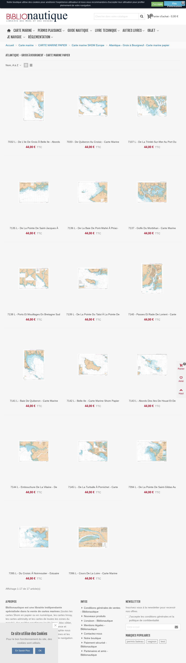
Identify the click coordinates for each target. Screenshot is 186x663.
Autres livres (132, 30)
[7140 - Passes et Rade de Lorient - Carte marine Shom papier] (152, 278)
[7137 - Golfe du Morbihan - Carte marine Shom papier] (152, 192)
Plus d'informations (174, 4)
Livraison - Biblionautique (98, 620)
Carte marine (22, 30)
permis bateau (135, 641)
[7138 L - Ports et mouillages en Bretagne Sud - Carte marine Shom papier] (34, 278)
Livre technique (106, 30)
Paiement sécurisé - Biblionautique (94, 644)
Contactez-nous (93, 633)
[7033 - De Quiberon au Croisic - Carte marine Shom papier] (93, 106)
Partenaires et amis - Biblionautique (94, 653)
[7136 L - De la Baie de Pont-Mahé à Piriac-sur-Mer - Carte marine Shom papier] (93, 192)
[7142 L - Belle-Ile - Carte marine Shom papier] (93, 364)
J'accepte (157, 4)
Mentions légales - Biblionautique (93, 627)
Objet (151, 30)
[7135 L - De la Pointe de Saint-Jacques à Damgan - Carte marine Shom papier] (34, 192)
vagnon (152, 641)
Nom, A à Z (12, 65)
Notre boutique (92, 638)
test (163, 641)
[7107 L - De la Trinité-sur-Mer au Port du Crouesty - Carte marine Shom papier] (152, 106)
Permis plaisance (50, 30)
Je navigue (14, 37)
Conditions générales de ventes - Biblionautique (100, 609)
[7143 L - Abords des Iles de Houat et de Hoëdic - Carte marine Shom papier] (152, 364)
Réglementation (39, 37)
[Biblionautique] (37, 16)
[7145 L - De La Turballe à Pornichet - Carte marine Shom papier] (93, 451)
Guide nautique (78, 30)
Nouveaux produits (95, 616)
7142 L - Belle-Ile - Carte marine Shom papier (93, 400)
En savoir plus (22, 650)
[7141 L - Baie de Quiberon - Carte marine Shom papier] (34, 364)
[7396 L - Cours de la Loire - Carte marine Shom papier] (93, 537)
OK (40, 650)
